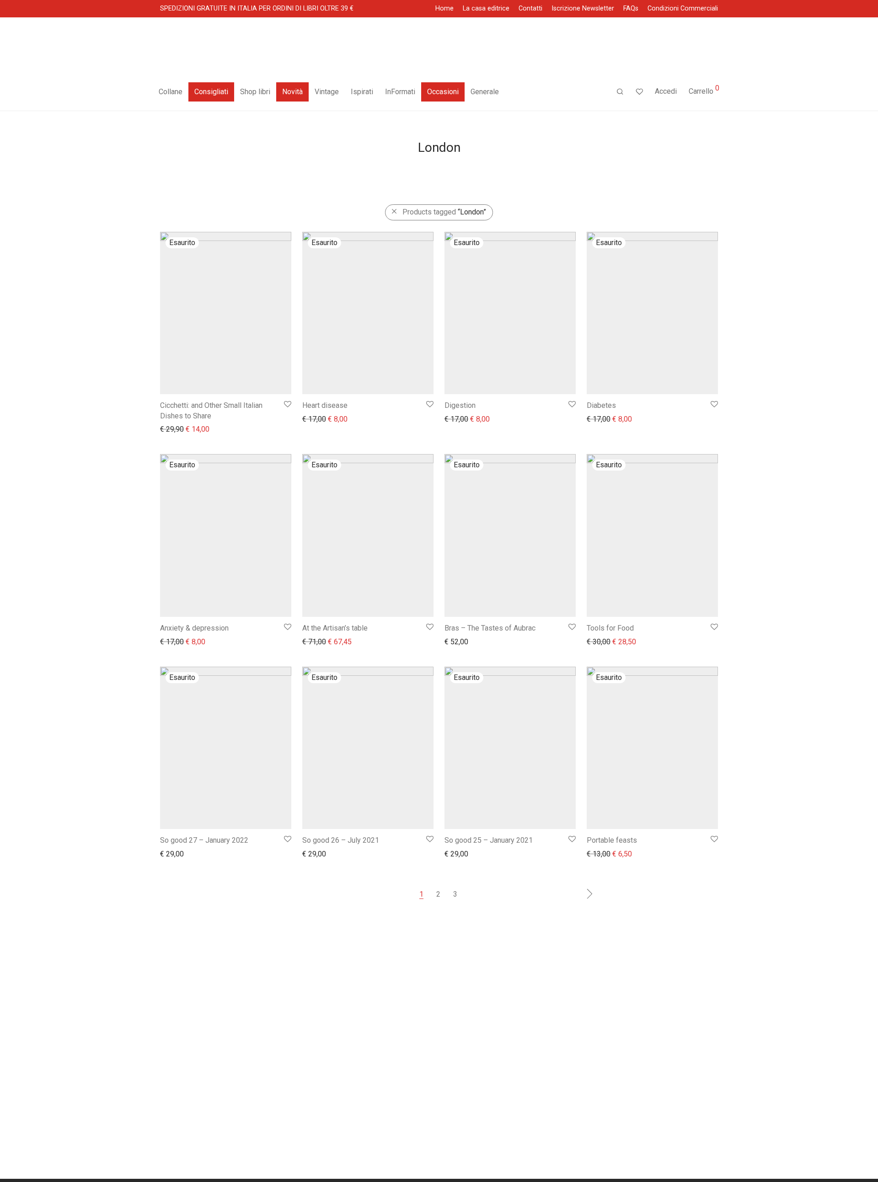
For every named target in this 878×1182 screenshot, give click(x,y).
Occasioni (443, 91)
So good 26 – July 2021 (340, 840)
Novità (292, 91)
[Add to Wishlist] (287, 404)
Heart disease (325, 405)
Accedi (666, 91)
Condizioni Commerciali (683, 8)
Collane (170, 91)
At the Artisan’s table (335, 628)
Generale (485, 91)
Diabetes (601, 405)
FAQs (630, 8)
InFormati (400, 91)
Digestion (460, 405)
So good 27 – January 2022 (204, 840)
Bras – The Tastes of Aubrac (489, 628)
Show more (173, 428)
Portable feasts (612, 840)
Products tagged (444, 212)
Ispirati (362, 91)
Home (444, 8)
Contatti (530, 8)
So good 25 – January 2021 (488, 840)
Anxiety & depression (194, 628)
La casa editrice (486, 8)
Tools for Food (610, 628)
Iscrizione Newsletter (582, 8)
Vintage (327, 91)
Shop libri (255, 91)
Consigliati (211, 91)
